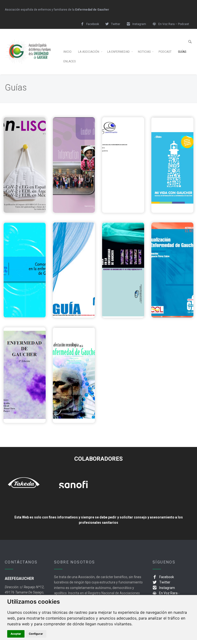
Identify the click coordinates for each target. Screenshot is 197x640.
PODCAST (165, 51)
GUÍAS (182, 51)
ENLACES (69, 61)
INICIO (67, 51)
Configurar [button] (36, 633)
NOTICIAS (144, 51)
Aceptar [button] (16, 633)
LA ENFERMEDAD (118, 51)
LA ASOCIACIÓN (88, 51)
